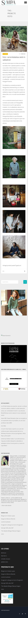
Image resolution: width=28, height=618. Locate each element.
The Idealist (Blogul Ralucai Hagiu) (10, 531)
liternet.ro (4, 556)
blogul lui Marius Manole (8, 519)
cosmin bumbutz (5, 522)
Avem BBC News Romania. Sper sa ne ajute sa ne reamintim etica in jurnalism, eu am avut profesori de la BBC (14, 420)
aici (20, 265)
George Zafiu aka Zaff (7, 528)
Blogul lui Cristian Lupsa (8, 516)
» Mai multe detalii (6, 505)
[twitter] (22, 614)
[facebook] (19, 614)
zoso (2, 534)
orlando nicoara (5, 559)
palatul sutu (4, 562)
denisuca (3, 553)
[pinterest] (25, 614)
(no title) (3, 426)
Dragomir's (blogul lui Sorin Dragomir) (12, 525)
